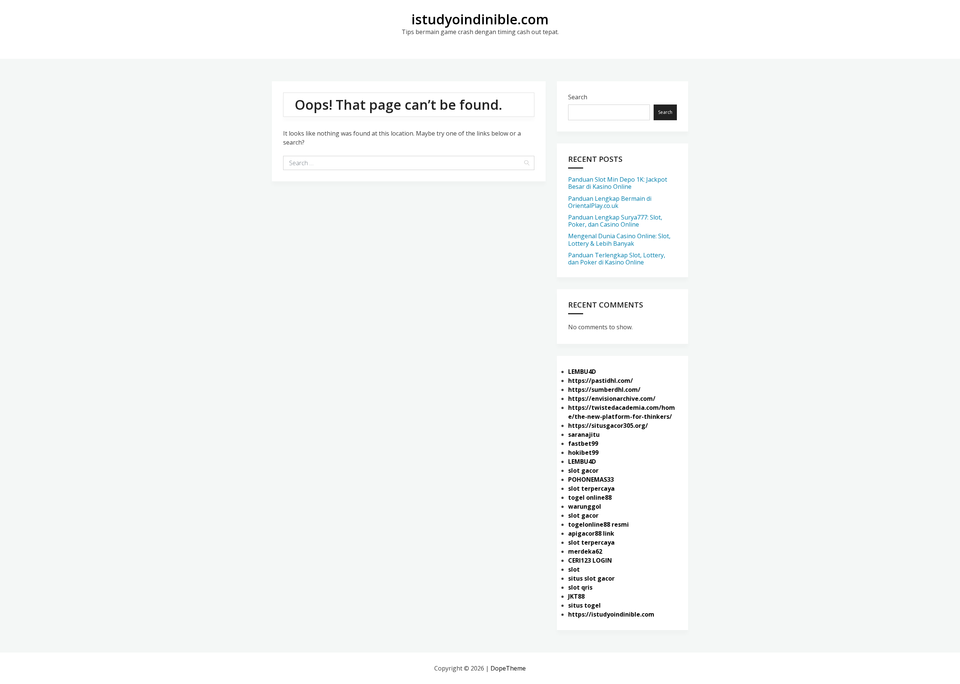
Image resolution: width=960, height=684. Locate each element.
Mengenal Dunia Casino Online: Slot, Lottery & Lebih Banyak (619, 239)
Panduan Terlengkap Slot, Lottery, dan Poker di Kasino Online (616, 258)
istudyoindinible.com (480, 19)
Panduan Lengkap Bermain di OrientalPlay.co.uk (609, 202)
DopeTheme (508, 668)
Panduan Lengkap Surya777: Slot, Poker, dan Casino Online (615, 220)
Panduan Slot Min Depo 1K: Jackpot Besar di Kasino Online (617, 183)
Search (577, 97)
